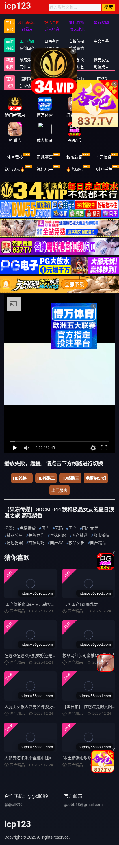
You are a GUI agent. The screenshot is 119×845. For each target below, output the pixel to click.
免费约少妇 (96, 478)
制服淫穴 (27, 60)
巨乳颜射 (101, 85)
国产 (72, 528)
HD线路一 (22, 478)
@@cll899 (13, 804)
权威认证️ (74, 157)
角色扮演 (15, 542)
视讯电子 (45, 169)
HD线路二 (46, 478)
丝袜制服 (58, 535)
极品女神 (76, 542)
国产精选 (80, 535)
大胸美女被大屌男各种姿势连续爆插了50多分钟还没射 (53, 706)
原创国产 (27, 48)
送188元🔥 (15, 169)
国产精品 (27, 41)
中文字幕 (101, 41)
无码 (59, 528)
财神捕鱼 (104, 169)
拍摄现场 (36, 542)
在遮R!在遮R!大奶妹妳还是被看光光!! (37, 655)
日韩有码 (52, 41)
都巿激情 (101, 535)
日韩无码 (52, 48)
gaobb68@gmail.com (83, 804)
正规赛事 (45, 157)
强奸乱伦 (76, 60)
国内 (45, 528)
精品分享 (15, 535)
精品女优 (101, 60)
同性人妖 (27, 67)
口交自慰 (52, 60)
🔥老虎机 (74, 169)
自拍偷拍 (76, 41)
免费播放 (28, 528)
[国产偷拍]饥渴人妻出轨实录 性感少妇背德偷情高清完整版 (56, 604)
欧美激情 (76, 48)
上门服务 (59, 490)
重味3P (27, 79)
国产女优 (90, 528)
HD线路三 (70, 478)
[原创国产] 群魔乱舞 (80, 604)
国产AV (56, 542)
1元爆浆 (104, 157)
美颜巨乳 (36, 535)
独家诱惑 (27, 85)
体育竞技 (15, 157)
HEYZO (101, 79)
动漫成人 (101, 67)
